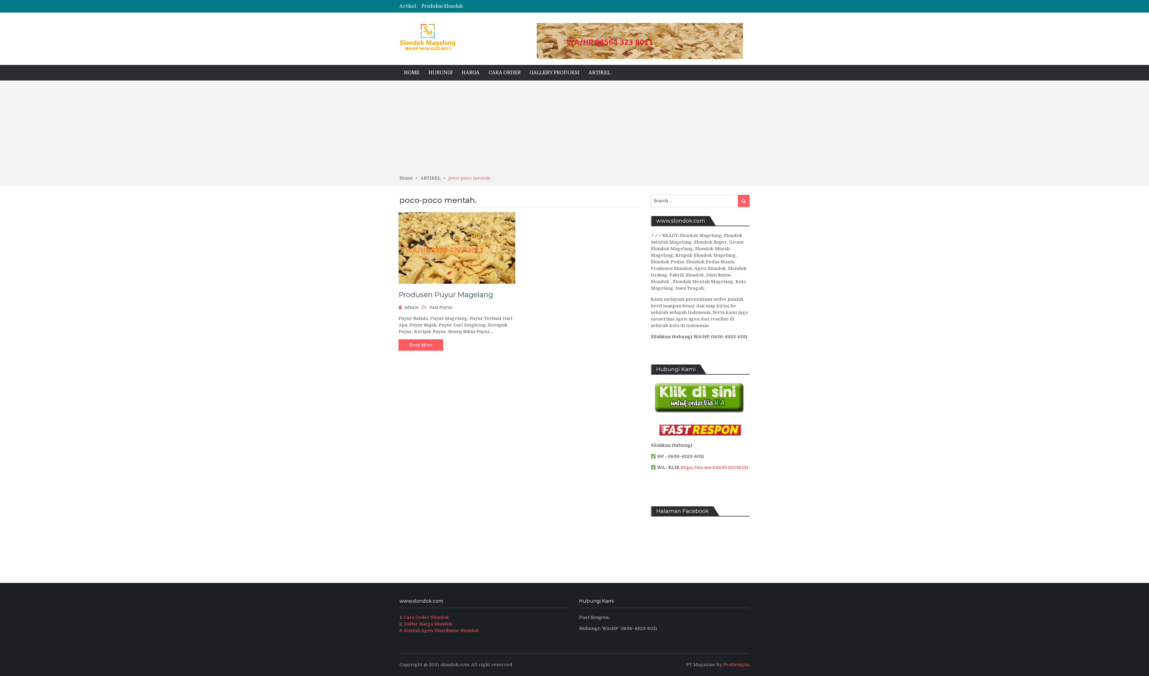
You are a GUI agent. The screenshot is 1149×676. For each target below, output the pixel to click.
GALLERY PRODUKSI (555, 72)
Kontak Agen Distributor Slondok (441, 630)
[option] (515, 6)
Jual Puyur (441, 307)
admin (411, 307)
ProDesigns (736, 664)
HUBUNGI (440, 72)
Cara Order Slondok (426, 617)
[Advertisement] (574, 130)
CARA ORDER (505, 72)
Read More (420, 345)
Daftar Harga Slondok (428, 624)
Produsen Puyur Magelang (446, 294)
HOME (412, 72)
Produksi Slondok (442, 6)
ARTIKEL (599, 72)
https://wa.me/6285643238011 (714, 467)
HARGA (471, 72)
